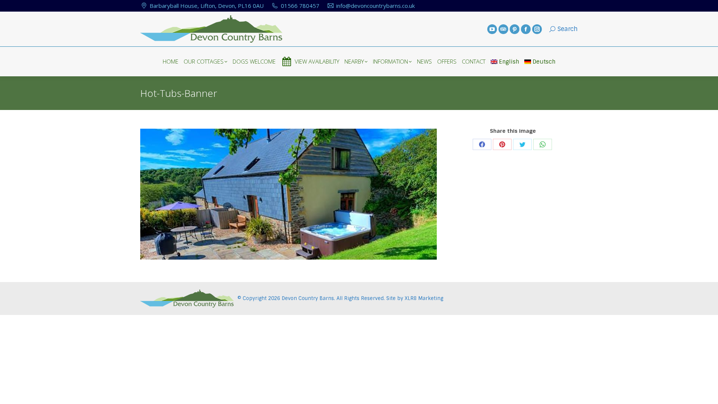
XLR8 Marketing (424, 298)
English (509, 61)
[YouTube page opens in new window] (492, 29)
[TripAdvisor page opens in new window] (503, 29)
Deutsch (544, 61)
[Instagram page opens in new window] (537, 29)
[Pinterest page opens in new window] (514, 29)
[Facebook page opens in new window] (526, 29)
